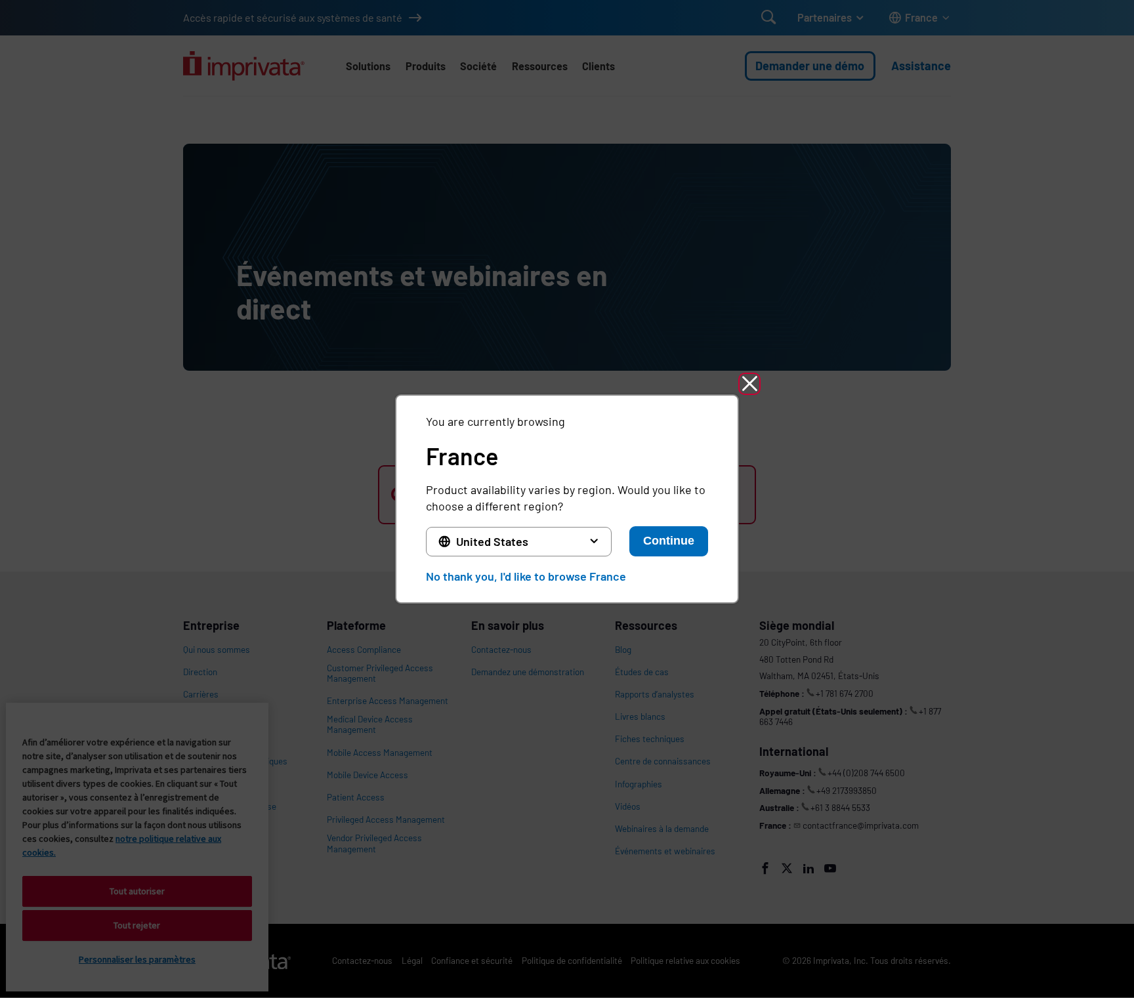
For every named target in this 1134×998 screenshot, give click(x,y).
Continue (668, 540)
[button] (749, 384)
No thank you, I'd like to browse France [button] (526, 576)
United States (492, 541)
